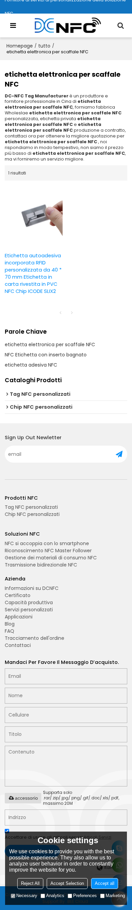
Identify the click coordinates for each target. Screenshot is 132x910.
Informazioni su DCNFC (32, 588)
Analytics (55, 895)
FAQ (9, 631)
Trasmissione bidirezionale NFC (41, 564)
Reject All (30, 883)
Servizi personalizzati (29, 609)
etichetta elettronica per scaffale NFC (50, 344)
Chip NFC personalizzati (32, 514)
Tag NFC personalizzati (31, 507)
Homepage (19, 45)
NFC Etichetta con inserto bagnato (46, 354)
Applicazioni (18, 616)
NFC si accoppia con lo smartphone (47, 543)
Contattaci (18, 645)
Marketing (115, 895)
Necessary (26, 895)
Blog (10, 623)
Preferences (85, 895)
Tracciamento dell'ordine (34, 638)
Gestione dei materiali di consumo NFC (51, 557)
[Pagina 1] (60, 313)
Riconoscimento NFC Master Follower (48, 550)
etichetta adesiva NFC (31, 364)
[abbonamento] (119, 454)
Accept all (104, 883)
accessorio (26, 798)
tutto (44, 45)
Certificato (17, 595)
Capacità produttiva (29, 602)
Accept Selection (67, 883)
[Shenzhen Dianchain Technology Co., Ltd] (68, 25)
